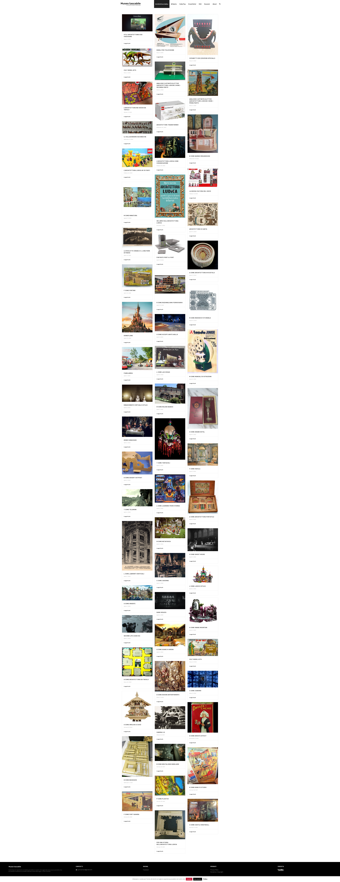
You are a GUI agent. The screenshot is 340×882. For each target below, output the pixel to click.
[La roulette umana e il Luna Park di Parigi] (137, 237)
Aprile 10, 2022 (127, 293)
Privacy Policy (214, 870)
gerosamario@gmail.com (85, 869)
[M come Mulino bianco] (170, 393)
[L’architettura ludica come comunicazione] (170, 147)
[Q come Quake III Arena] (170, 635)
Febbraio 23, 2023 (161, 165)
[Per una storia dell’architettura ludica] (170, 824)
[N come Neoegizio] (137, 756)
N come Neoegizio (130, 780)
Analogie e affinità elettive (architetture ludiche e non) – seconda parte (169, 85)
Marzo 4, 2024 (127, 39)
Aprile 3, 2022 (127, 442)
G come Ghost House (197, 554)
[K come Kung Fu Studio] (203, 765)
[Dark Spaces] (170, 600)
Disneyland (128, 335)
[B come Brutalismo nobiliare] (170, 752)
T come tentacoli (163, 463)
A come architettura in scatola (202, 272)
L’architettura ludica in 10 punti (137, 170)
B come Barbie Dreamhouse (199, 156)
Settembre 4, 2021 (128, 782)
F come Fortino (129, 290)
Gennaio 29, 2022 (128, 727)
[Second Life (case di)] (137, 624)
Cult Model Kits (130, 70)
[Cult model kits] (203, 647)
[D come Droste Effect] (203, 717)
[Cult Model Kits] (137, 57)
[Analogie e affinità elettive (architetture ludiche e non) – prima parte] (203, 83)
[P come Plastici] (170, 786)
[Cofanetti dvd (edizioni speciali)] (203, 34)
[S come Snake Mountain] (203, 611)
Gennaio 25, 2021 (161, 766)
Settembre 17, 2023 (128, 139)
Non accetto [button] (197, 879)
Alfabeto (174, 4)
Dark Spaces (161, 612)
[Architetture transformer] (170, 110)
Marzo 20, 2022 (127, 682)
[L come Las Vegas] (170, 357)
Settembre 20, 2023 (161, 127)
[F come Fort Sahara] (137, 801)
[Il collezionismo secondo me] (137, 127)
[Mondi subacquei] (137, 427)
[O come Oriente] (137, 592)
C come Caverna (163, 580)
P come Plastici (163, 799)
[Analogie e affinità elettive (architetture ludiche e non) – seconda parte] (170, 71)
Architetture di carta (198, 229)
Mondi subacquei (130, 440)
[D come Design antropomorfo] (170, 676)
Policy (205, 879)
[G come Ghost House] (203, 539)
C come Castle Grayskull (199, 825)
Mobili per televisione (165, 50)
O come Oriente (129, 603)
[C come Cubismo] (203, 679)
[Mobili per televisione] (170, 30)
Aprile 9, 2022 (160, 337)
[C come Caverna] (170, 565)
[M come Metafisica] (170, 527)
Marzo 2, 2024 (160, 90)
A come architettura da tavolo (136, 679)
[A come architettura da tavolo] (137, 661)
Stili (200, 4)
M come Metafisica (164, 541)
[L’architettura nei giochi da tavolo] (137, 93)
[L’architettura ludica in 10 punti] (137, 157)
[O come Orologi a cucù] (137, 706)
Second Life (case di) (132, 636)
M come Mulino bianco (165, 407)
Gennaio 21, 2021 (193, 827)
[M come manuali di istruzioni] (203, 351)
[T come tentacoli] (170, 439)
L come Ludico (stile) (197, 586)
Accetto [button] (189, 879)
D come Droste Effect (197, 736)
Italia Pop (182, 4)
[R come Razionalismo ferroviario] (170, 284)
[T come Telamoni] (137, 497)
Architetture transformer (167, 125)
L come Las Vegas (163, 372)
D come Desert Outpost (133, 478)
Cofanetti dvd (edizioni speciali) (202, 58)
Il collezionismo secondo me (135, 137)
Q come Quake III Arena (165, 649)
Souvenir (207, 4)
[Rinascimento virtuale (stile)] (137, 393)
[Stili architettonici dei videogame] (137, 22)
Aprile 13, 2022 (160, 260)
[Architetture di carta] (203, 214)
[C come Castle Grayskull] (203, 810)
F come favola (194, 469)
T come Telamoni (130, 509)
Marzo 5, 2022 (192, 693)
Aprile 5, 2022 (127, 407)
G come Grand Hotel (197, 432)
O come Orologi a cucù (132, 725)
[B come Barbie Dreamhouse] (203, 133)
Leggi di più (127, 43)
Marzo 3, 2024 (160, 52)
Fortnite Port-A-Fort (165, 257)
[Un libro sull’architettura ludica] (170, 196)
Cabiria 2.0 (161, 732)
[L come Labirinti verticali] (137, 546)
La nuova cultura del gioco (200, 191)
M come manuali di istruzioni (200, 376)
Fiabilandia (128, 373)
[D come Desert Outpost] (137, 463)
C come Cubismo (195, 691)
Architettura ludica (161, 4)
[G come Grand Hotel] (203, 408)
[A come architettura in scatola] (203, 255)
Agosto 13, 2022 (127, 218)
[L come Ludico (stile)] (203, 574)
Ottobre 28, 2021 (161, 735)
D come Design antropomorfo (168, 695)
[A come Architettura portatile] (203, 496)
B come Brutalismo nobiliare (168, 764)
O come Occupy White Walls (167, 334)
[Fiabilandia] (137, 358)
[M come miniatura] (137, 197)
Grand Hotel (192, 4)
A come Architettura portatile (201, 517)
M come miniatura (130, 215)
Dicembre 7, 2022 (161, 225)
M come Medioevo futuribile (200, 318)
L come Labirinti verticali (134, 574)
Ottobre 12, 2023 (128, 112)
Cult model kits (195, 659)
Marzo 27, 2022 (193, 662)
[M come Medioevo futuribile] (203, 299)
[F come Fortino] (137, 275)
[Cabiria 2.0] (170, 717)
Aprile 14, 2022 (192, 231)
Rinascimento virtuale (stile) (136, 405)
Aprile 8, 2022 (192, 379)
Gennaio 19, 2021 (161, 847)
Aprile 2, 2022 (127, 512)
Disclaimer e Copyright (216, 872)
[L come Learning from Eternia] (170, 488)
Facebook (146, 870)
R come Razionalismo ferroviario (170, 302)
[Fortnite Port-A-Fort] (170, 244)
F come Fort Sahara (131, 814)
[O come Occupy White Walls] (170, 322)
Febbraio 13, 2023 (193, 193)
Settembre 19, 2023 (194, 158)
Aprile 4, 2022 (192, 434)
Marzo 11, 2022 (160, 697)
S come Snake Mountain (198, 627)
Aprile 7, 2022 (127, 375)
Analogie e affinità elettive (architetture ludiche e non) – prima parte (201, 101)
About (215, 4)
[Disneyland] (137, 317)
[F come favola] (203, 454)
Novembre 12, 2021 (194, 738)
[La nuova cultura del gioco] (203, 178)
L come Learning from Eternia (168, 506)
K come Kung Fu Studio (197, 787)
